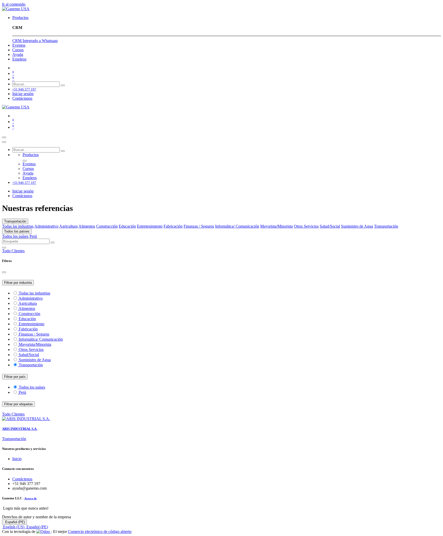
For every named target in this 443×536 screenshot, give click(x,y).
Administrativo (46, 226)
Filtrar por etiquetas (18, 404)
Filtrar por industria (18, 283)
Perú (33, 236)
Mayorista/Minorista (276, 226)
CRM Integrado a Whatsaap (35, 40)
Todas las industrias (18, 226)
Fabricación (173, 226)
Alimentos (86, 226)
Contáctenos (22, 479)
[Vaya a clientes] (221, 419)
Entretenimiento (150, 226)
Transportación (15, 221)
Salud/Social (330, 226)
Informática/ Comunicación (237, 226)
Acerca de (30, 498)
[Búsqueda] (63, 85)
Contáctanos (22, 98)
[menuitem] (20, 17)
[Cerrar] (4, 142)
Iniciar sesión (23, 94)
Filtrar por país (15, 377)
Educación (127, 226)
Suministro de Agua (357, 226)
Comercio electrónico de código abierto (100, 531)
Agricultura (68, 226)
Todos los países (16, 231)
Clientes (18, 251)
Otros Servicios (306, 226)
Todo (7, 251)
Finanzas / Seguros (199, 226)
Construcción (107, 226)
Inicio (17, 459)
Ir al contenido (13, 4)
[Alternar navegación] (4, 137)
